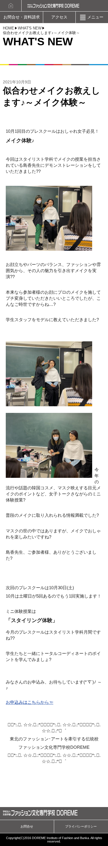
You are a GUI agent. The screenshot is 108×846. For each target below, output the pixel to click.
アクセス (59, 17)
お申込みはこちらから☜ (29, 702)
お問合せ (26, 826)
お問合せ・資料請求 (21, 17)
